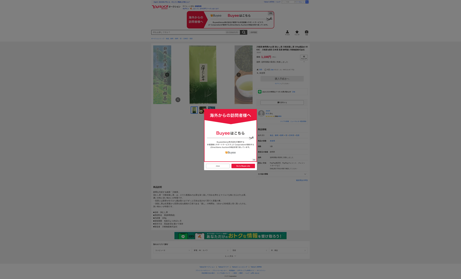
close (218, 166)
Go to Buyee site (243, 166)
